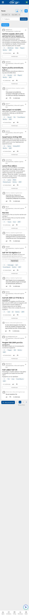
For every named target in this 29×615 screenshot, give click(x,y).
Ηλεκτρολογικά (7, 182)
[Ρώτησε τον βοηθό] (26, 607)
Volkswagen (11, 265)
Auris (14, 222)
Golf (17, 265)
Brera (16, 48)
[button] (7, 53)
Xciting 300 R (16, 146)
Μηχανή (22, 48)
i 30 (15, 75)
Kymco (9, 146)
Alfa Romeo (10, 48)
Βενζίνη (5, 50)
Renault (10, 117)
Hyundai (10, 75)
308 (15, 350)
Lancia (9, 180)
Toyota (9, 222)
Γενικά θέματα (21, 117)
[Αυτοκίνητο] (4, 48)
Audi (9, 312)
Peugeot (10, 350)
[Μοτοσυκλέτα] (4, 146)
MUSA (14, 180)
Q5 (12, 312)
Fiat (9, 379)
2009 (10, 50)
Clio (14, 117)
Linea (13, 379)
